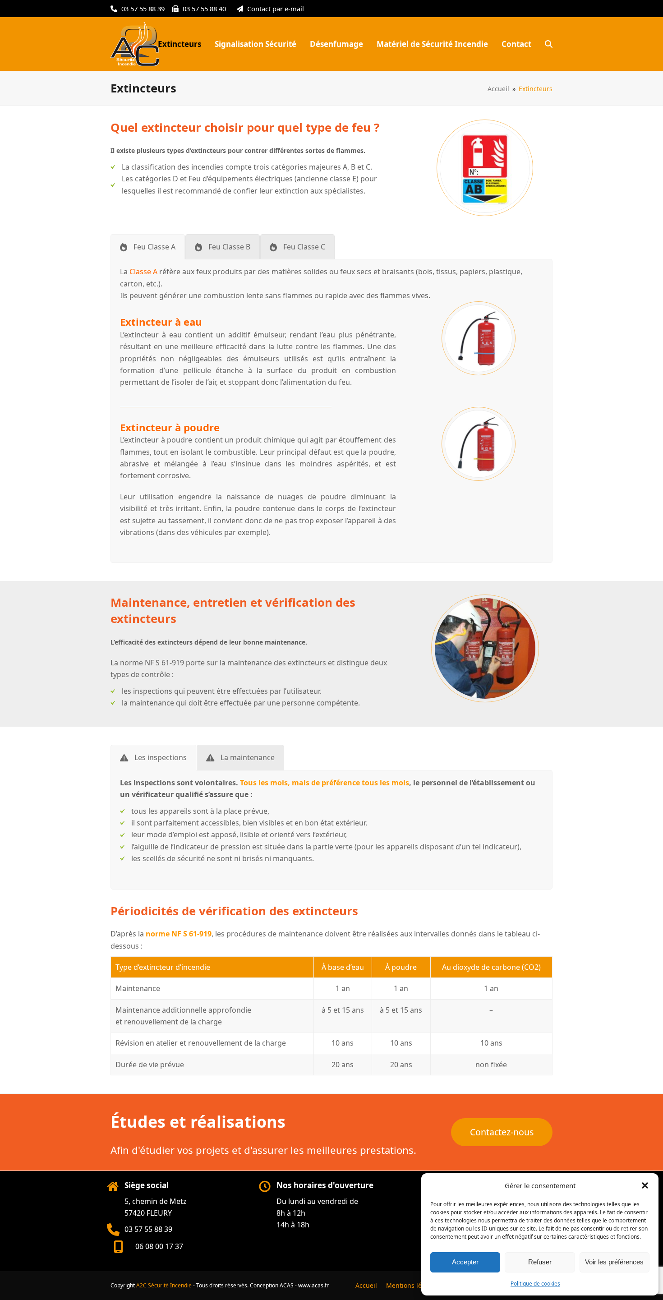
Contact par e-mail (275, 8)
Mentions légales (412, 1285)
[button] (644, 1185)
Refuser (540, 1262)
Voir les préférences (614, 1262)
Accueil (366, 1285)
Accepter (465, 1262)
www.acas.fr (313, 1285)
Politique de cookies (535, 1283)
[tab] (147, 246)
